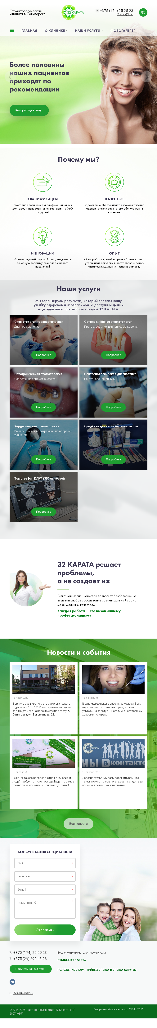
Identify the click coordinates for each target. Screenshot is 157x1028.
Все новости (78, 824)
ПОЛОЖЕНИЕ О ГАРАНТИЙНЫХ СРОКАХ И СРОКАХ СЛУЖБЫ (97, 969)
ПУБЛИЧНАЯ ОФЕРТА (71, 960)
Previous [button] (10, 76)
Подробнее (43, 355)
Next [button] (146, 76)
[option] (78, 74)
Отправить (45, 929)
